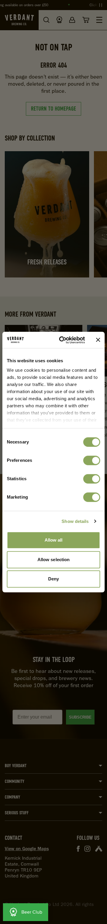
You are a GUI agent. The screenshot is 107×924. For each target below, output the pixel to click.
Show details (75, 521)
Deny (53, 578)
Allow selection (53, 559)
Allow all (54, 539)
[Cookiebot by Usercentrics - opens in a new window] (62, 340)
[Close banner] (98, 340)
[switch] (91, 460)
